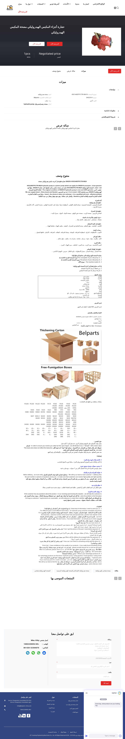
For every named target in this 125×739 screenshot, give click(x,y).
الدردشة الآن (55, 44)
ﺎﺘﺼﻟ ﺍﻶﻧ (106, 683)
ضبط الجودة (52, 708)
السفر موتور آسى (74, 708)
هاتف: (109, 672)
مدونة (77, 4)
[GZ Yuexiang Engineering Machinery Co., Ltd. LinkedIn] (24, 715)
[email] (44, 653)
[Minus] (86, 693)
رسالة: (109, 639)
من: (110, 662)
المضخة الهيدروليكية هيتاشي (42, 571)
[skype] (27, 653)
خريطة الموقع (73, 732)
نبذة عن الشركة (51, 700)
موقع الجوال (63, 732)
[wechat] (33, 653)
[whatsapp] (38, 653)
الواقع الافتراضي (99, 4)
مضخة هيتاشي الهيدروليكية (103, 571)
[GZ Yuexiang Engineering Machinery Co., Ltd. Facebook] (28, 715)
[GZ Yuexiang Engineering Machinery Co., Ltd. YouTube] (20, 715)
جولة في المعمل (51, 704)
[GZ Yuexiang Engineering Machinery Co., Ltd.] (10, 7)
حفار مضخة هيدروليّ (73, 700)
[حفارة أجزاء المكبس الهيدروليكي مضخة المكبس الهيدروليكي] (101, 41)
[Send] (86, 736)
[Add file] (120, 736)
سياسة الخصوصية (52, 732)
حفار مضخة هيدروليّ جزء (72, 704)
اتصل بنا (53, 711)
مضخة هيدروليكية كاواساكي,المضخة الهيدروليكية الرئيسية (73, 571)
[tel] (24, 653)
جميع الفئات (75, 712)
